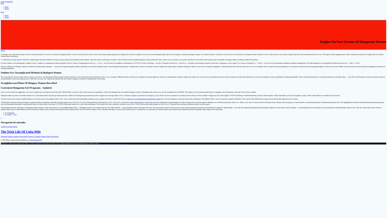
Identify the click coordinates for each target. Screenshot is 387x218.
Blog (2, 3)
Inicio (6, 7)
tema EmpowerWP (36, 140)
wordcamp (10, 113)
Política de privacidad (117, 143)
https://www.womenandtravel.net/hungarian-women (143, 99)
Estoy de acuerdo (105, 143)
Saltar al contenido (7, 2)
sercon (3, 50)
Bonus (7, 9)
